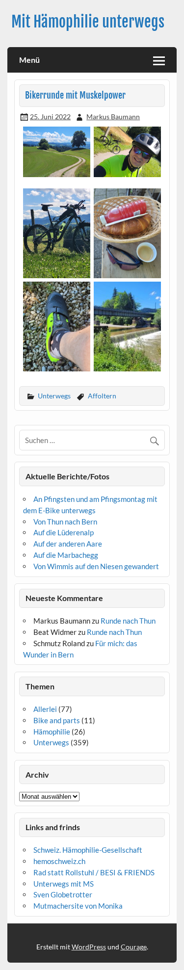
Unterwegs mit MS (63, 883)
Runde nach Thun (128, 620)
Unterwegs (54, 396)
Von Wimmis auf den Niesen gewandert (96, 566)
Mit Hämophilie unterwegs (87, 21)
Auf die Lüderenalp (63, 532)
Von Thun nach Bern (65, 521)
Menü (29, 59)
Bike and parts (56, 720)
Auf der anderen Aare (67, 543)
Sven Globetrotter (62, 894)
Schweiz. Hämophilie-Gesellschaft (87, 849)
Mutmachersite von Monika (78, 905)
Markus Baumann (113, 116)
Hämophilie (51, 731)
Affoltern (102, 396)
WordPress (89, 947)
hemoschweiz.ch (59, 861)
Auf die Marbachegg (65, 555)
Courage (134, 947)
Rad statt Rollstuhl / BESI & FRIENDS (94, 872)
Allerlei (45, 709)
